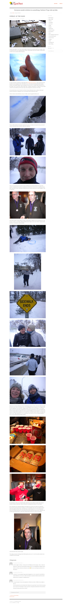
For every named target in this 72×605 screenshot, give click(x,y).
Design (50, 25)
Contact (60, 3)
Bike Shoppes (51, 17)
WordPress (14, 602)
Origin (18, 602)
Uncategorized (22, 18)
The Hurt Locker (12, 596)
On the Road (51, 28)
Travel (50, 40)
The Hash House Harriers (31, 82)
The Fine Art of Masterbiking (14, 595)
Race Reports (51, 31)
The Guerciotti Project (52, 36)
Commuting (51, 22)
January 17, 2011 (12, 18)
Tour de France (51, 37)
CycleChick (17, 18)
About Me (55, 3)
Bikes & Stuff (51, 19)
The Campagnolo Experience (54, 34)
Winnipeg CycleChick (18, 601)
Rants (50, 33)
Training (50, 39)
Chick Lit (50, 20)
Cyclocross (50, 23)
